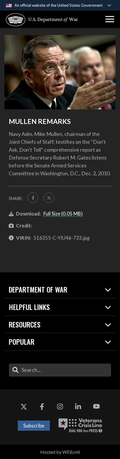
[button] (109, 19)
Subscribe (33, 426)
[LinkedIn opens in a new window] (78, 407)
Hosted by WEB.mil (60, 452)
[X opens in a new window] (23, 407)
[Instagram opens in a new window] (60, 407)
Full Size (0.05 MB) (63, 214)
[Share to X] (49, 197)
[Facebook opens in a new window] (42, 407)
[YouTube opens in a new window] (96, 407)
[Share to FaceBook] (33, 197)
